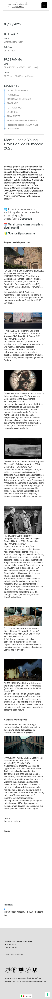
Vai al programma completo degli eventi (23, 226)
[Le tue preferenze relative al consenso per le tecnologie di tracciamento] (47, 994)
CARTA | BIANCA (11, 947)
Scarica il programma (21, 233)
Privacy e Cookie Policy (14, 954)
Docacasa (26, 218)
